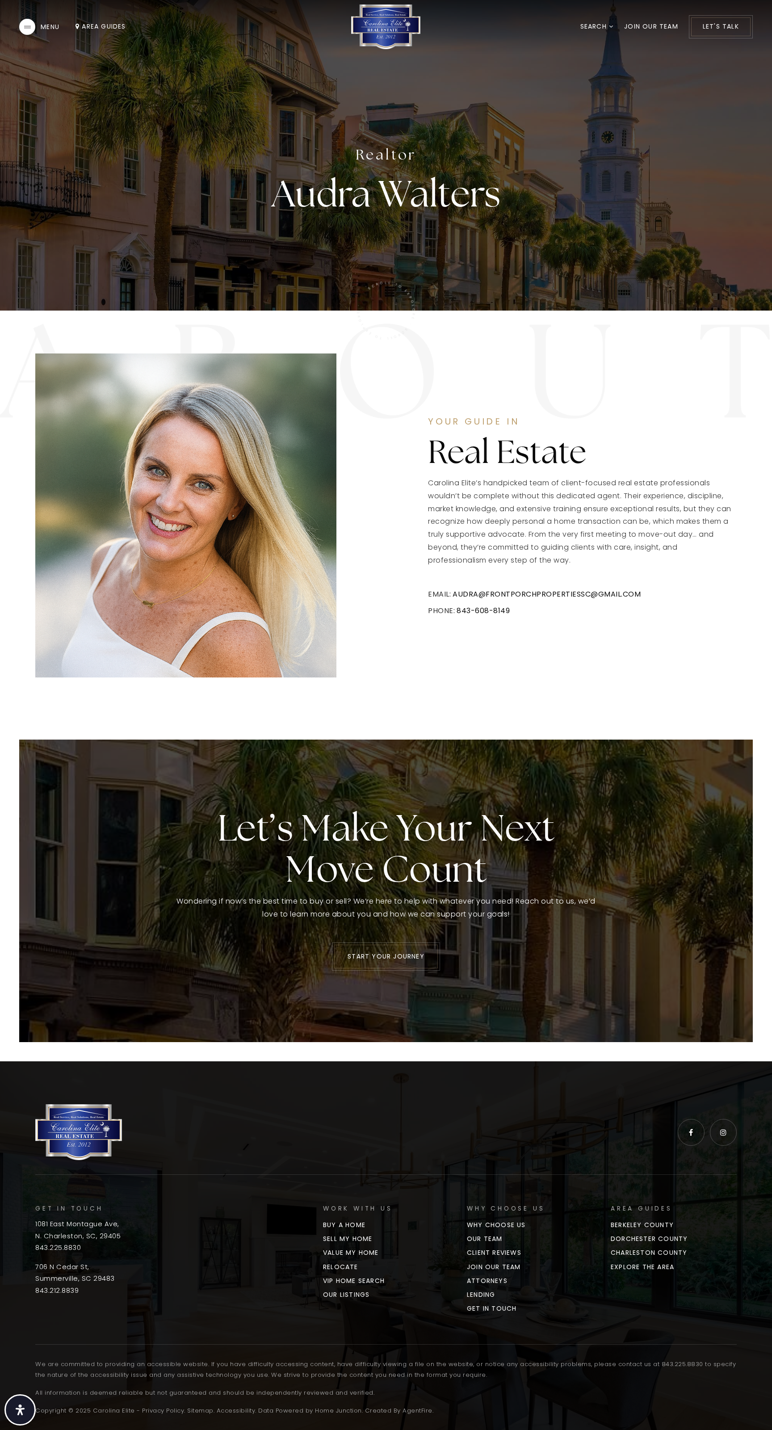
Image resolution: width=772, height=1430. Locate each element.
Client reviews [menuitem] (494, 1252)
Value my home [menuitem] (351, 1252)
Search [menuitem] (594, 26)
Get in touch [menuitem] (491, 1308)
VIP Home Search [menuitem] (354, 1280)
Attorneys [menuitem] (487, 1280)
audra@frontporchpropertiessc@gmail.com (547, 594)
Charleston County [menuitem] (649, 1252)
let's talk (721, 26)
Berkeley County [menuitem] (642, 1224)
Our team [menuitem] (485, 1238)
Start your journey (386, 956)
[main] (386, 530)
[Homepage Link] (385, 26)
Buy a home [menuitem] (344, 1224)
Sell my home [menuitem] (347, 1238)
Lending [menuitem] (481, 1294)
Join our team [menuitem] (651, 26)
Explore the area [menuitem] (642, 1266)
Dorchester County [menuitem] (649, 1238)
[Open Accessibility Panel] (20, 1410)
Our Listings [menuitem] (346, 1294)
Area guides (103, 26)
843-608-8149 (483, 611)
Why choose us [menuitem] (496, 1224)
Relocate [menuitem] (340, 1266)
